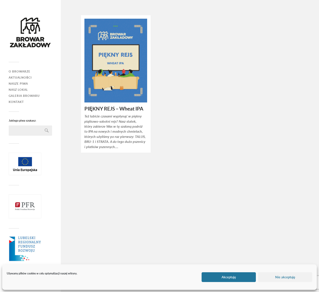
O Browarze (19, 71)
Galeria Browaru (24, 95)
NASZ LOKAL (18, 89)
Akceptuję (229, 277)
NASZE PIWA (18, 83)
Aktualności (20, 77)
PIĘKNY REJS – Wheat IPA (113, 109)
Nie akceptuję (285, 277)
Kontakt (16, 102)
